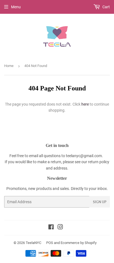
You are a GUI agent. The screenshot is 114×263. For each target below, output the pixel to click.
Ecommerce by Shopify (79, 243)
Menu (16, 7)
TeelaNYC (33, 243)
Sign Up (99, 202)
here (85, 104)
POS (49, 243)
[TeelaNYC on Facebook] (51, 228)
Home (9, 66)
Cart (106, 7)
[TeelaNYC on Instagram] (60, 228)
